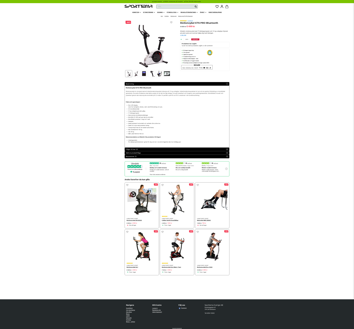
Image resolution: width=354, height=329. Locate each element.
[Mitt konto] (221, 6)
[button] (196, 7)
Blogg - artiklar (130, 321)
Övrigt (202, 12)
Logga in (155, 308)
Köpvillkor (129, 312)
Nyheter (128, 320)
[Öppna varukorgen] (226, 6)
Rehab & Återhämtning (188, 12)
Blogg (128, 314)
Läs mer (183, 35)
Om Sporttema (130, 310)
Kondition (135, 12)
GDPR (128, 316)
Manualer (129, 318)
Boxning (160, 12)
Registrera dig (156, 310)
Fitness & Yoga (172, 12)
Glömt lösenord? (157, 312)
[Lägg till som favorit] (216, 6)
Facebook (184, 308)
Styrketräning (148, 12)
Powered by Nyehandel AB (177, 328)
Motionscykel (173, 16)
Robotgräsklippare (215, 12)
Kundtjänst (129, 308)
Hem (162, 16)
